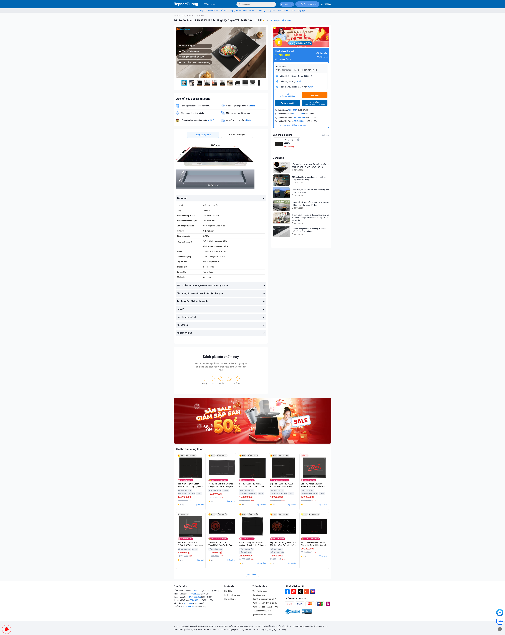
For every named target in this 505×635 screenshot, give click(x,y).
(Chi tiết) (251, 106)
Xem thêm (251, 574)
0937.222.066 (298, 114)
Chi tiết (298, 81)
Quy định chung (258, 595)
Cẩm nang (278, 157)
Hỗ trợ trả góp (315, 103)
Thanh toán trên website (262, 611)
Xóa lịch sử (324, 135)
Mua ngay (315, 95)
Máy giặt (301, 10)
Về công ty (229, 586)
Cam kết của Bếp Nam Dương (193, 98)
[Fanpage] (287, 591)
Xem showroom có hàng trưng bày (291, 125)
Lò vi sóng (261, 10)
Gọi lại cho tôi (288, 103)
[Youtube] (293, 591)
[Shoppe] (306, 591)
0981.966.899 (189, 606)
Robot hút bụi (248, 10)
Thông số (276, 20)
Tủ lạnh (224, 10)
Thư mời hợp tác (230, 599)
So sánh (288, 20)
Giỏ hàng (327, 4)
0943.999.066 (299, 121)
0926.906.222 (196, 600)
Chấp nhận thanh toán (295, 598)
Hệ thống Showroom (232, 595)
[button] (264, 29)
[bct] (292, 614)
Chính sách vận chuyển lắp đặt (264, 603)
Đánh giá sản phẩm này (221, 357)
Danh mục (211, 4)
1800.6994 (188, 603)
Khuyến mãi (281, 67)
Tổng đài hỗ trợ (181, 586)
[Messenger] (499, 613)
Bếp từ (203, 10)
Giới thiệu (228, 591)
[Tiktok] (300, 591)
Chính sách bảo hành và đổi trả (265, 607)
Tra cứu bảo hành (259, 591)
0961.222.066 (299, 117)
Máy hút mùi (283, 10)
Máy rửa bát (213, 10)
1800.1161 (288, 4)
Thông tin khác (259, 586)
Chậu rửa (271, 10)
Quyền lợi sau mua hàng (262, 615)
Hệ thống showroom (308, 4)
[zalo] (499, 622)
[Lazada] (312, 591)
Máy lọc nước (235, 10)
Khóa (293, 10)
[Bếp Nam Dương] (186, 4)
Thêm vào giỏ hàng (287, 96)
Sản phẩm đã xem (282, 134)
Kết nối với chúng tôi (294, 586)
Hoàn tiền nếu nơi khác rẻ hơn (264, 599)
